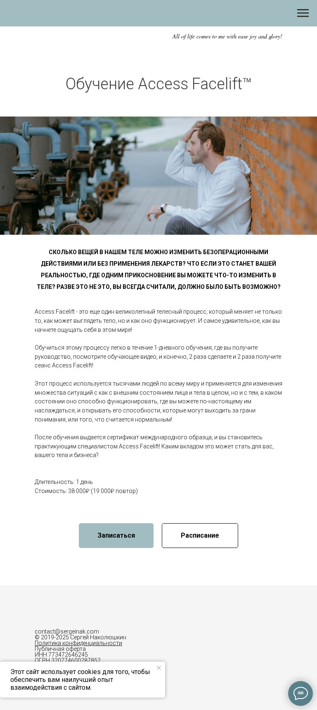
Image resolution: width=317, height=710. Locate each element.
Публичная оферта (60, 649)
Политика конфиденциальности (78, 643)
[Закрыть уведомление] (159, 668)
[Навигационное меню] (303, 13)
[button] (116, 535)
